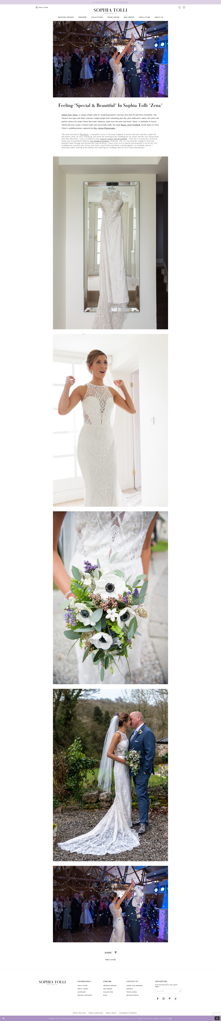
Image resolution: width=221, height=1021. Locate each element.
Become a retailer (85, 995)
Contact (129, 989)
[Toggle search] (179, 7)
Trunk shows (131, 992)
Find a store (82, 985)
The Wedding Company (99, 141)
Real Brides (107, 989)
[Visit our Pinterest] (169, 998)
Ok (217, 1018)
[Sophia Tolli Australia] (110, 11)
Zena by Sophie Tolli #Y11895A (113, 138)
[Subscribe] (180, 991)
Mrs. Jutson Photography (104, 128)
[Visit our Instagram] (163, 998)
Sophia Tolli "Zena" (70, 115)
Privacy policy (111, 1013)
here (170, 1018)
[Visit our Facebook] (157, 998)
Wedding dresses (110, 985)
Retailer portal (132, 995)
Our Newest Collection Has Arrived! (110, 2)
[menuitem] (66, 17)
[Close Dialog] (3, 1018)
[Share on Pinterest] (115, 952)
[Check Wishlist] (184, 7)
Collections (108, 992)
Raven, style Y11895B (130, 125)
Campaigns (82, 992)
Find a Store (110, 960)
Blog (105, 995)
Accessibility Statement (128, 1013)
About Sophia (83, 989)
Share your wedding (134, 985)
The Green (84, 134)
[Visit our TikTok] (175, 998)
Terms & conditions (96, 1013)
